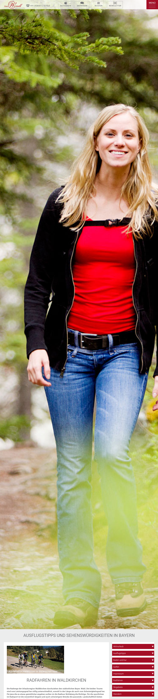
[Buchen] (99, 3)
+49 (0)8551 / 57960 (40, 6)
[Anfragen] (82, 3)
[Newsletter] (115, 3)
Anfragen (82, 6)
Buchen (99, 6)
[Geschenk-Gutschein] (66, 3)
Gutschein (65, 6)
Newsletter (115, 6)
